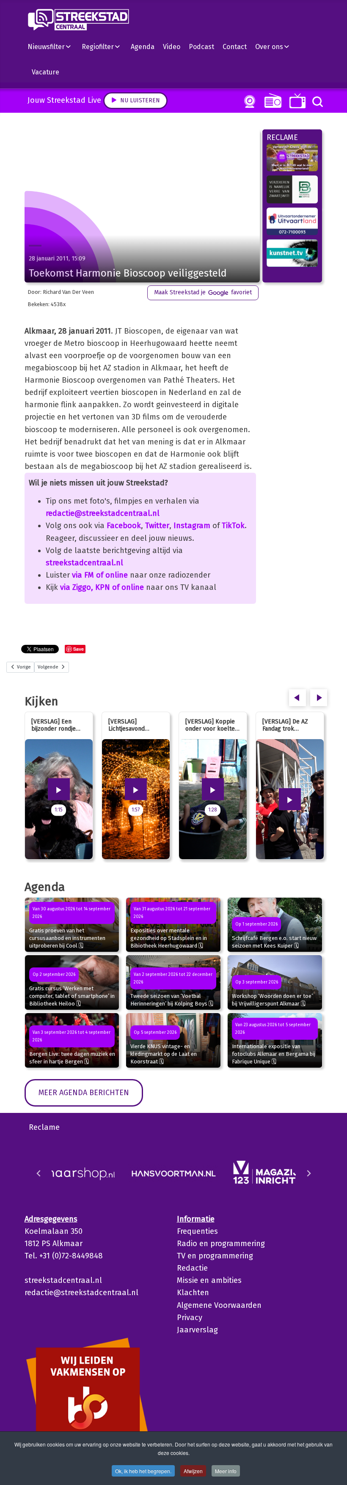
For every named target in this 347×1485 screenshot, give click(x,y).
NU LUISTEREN (271, 100)
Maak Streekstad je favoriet (203, 292)
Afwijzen (193, 1470)
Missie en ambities (209, 1280)
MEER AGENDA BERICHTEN (84, 1092)
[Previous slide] (39, 1173)
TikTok (233, 525)
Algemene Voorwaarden (219, 1305)
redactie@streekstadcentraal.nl (103, 513)
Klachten (193, 1292)
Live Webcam (248, 101)
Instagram (192, 525)
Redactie (192, 1268)
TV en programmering (215, 1255)
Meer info (226, 1470)
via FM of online (100, 575)
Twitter (157, 525)
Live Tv (296, 100)
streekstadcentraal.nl (84, 562)
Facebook (124, 525)
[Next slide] (308, 1173)
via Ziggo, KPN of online (102, 587)
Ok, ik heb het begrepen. (143, 1470)
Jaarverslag (197, 1329)
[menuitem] (52, 46)
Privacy (189, 1317)
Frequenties (197, 1231)
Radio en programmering (221, 1243)
